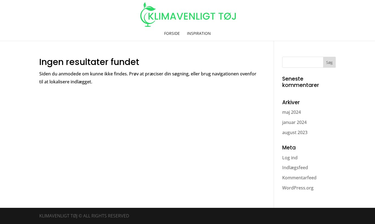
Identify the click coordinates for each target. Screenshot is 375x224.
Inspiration (199, 34)
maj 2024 (291, 112)
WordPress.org (298, 188)
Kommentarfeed (299, 178)
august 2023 (294, 132)
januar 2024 (294, 122)
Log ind (290, 158)
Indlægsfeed (295, 168)
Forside (172, 34)
